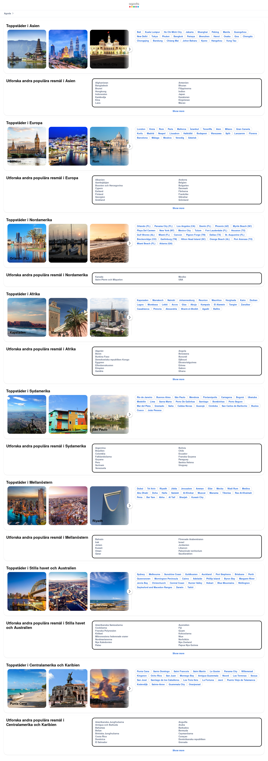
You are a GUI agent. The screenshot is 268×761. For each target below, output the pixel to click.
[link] (134, 5)
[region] (69, 50)
